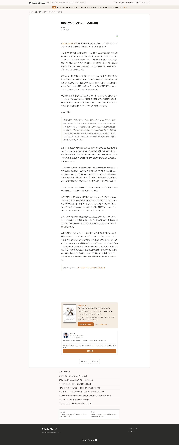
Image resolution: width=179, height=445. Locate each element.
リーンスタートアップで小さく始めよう (91, 267)
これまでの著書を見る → (102, 324)
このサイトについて (140, 2)
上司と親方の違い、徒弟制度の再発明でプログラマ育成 (76, 380)
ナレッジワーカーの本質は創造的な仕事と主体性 (74, 400)
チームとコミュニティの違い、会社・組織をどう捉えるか (75, 384)
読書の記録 (38, 12)
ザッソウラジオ (129, 2)
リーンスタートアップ (68, 43)
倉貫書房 (121, 2)
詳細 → (125, 7)
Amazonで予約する (85, 324)
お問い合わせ (131, 431)
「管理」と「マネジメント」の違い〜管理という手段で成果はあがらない (80, 388)
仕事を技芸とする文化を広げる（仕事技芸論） (73, 376)
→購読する (89, 351)
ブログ (115, 2)
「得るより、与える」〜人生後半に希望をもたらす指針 (75, 404)
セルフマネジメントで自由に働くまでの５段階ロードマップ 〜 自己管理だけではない (85, 396)
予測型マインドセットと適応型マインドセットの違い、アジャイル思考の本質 (82, 392)
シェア (85, 361)
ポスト (96, 361)
